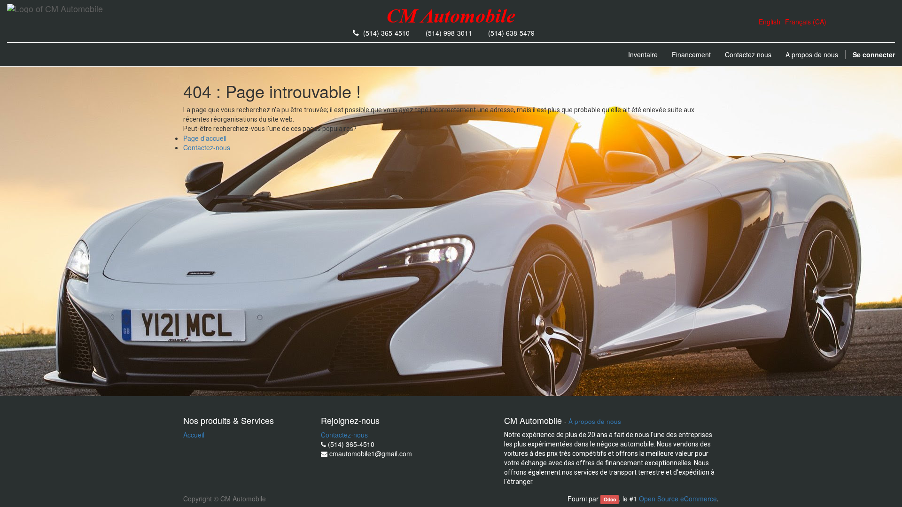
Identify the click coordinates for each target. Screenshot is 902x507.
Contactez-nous (206, 147)
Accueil (193, 434)
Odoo (610, 499)
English (769, 21)
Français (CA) (805, 21)
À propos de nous (594, 421)
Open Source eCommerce (678, 498)
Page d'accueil (204, 138)
